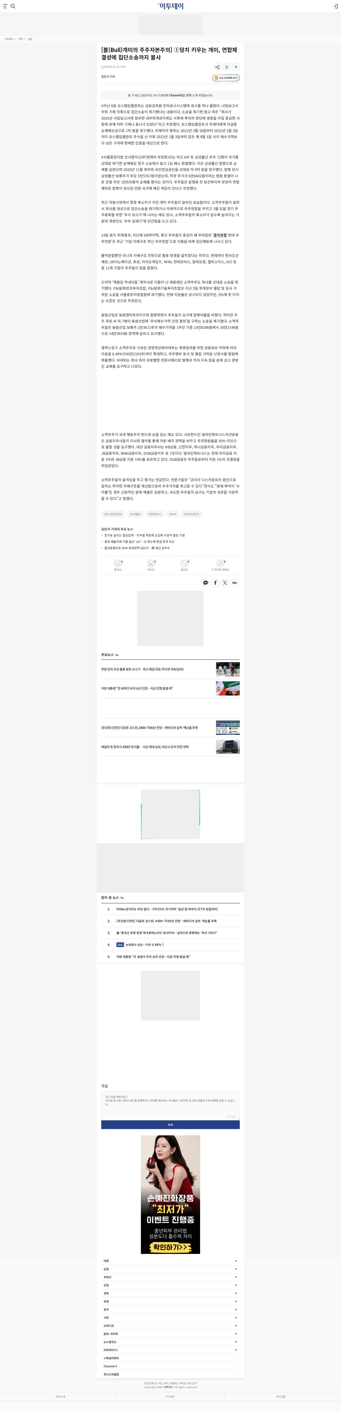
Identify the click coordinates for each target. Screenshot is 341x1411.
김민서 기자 (108, 76)
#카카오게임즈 (191, 514)
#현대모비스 (155, 514)
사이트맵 (280, 1396)
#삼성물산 (135, 514)
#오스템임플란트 (113, 514)
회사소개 (60, 1396)
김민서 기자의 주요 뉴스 (117, 529)
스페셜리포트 (111, 1358)
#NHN (172, 514)
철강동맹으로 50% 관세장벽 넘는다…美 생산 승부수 (137, 548)
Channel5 (175, 95)
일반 (30, 39)
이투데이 (9, 39)
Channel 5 (110, 1366)
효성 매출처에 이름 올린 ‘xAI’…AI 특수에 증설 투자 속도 (139, 541)
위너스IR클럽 (111, 1374)
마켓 (21, 39)
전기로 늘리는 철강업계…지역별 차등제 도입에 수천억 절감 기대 (144, 535)
